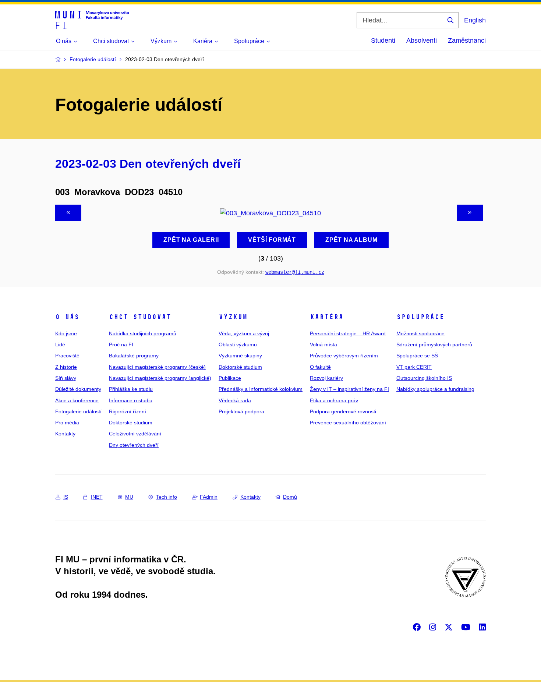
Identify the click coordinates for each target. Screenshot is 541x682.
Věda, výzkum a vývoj (244, 333)
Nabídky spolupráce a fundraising (435, 389)
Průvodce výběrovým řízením (344, 355)
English (475, 20)
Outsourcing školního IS (424, 378)
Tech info (166, 497)
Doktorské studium (130, 422)
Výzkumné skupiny (240, 355)
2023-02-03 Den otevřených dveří (148, 163)
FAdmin (209, 497)
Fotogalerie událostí (78, 411)
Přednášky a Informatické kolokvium (261, 389)
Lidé (60, 344)
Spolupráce (420, 317)
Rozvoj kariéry (326, 378)
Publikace (230, 378)
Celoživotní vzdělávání (135, 434)
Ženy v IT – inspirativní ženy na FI (349, 389)
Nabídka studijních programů (142, 333)
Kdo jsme (66, 333)
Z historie (66, 367)
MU (129, 497)
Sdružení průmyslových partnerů (434, 344)
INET (97, 497)
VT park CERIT (414, 367)
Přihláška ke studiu (131, 389)
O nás (67, 317)
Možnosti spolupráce (420, 333)
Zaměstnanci (467, 40)
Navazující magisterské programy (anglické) (160, 378)
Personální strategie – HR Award (348, 333)
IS (65, 497)
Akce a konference (77, 400)
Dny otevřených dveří (134, 445)
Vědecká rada (235, 400)
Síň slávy (65, 378)
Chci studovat (140, 317)
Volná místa (323, 344)
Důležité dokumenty (78, 389)
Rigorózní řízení (127, 411)
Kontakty (65, 434)
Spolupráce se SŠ (417, 355)
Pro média (67, 422)
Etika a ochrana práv (334, 400)
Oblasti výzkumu (238, 344)
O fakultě (320, 367)
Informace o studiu (130, 400)
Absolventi (421, 40)
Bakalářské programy (134, 355)
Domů (290, 497)
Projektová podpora (241, 411)
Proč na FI (121, 344)
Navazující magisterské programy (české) (157, 367)
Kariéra (326, 317)
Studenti (383, 40)
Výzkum (233, 317)
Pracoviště (67, 355)
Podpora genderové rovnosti (343, 411)
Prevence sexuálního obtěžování (348, 422)
